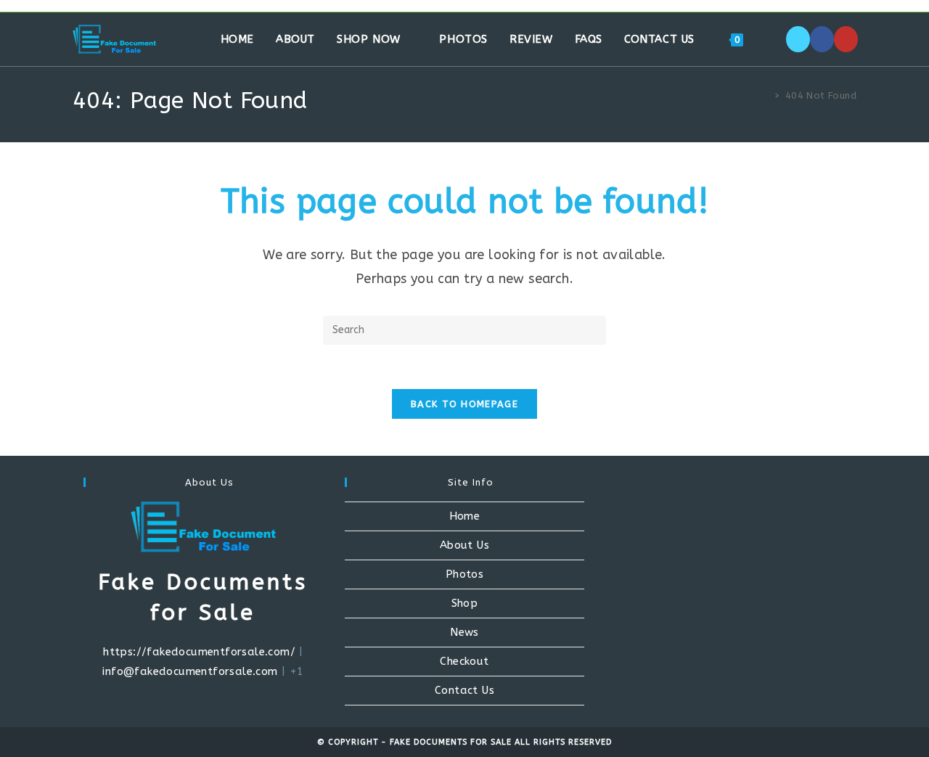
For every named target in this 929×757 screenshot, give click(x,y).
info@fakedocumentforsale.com (189, 671)
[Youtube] (846, 39)
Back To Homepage (464, 403)
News (464, 632)
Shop (464, 603)
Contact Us (464, 690)
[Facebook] (822, 39)
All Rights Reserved (563, 742)
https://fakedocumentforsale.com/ (199, 651)
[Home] (766, 95)
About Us (464, 545)
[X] (798, 39)
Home (464, 516)
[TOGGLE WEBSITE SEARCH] (769, 39)
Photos (464, 574)
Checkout (464, 661)
